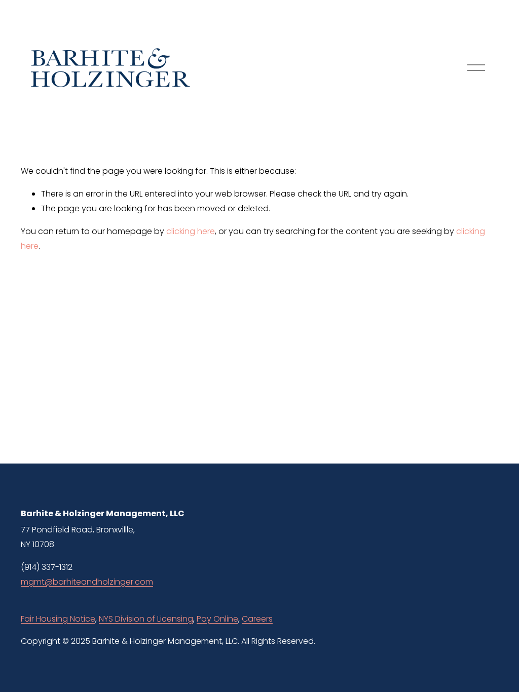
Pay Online (217, 619)
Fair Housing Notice (58, 619)
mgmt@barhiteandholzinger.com (87, 582)
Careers (257, 619)
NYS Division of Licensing (146, 619)
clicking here (190, 231)
